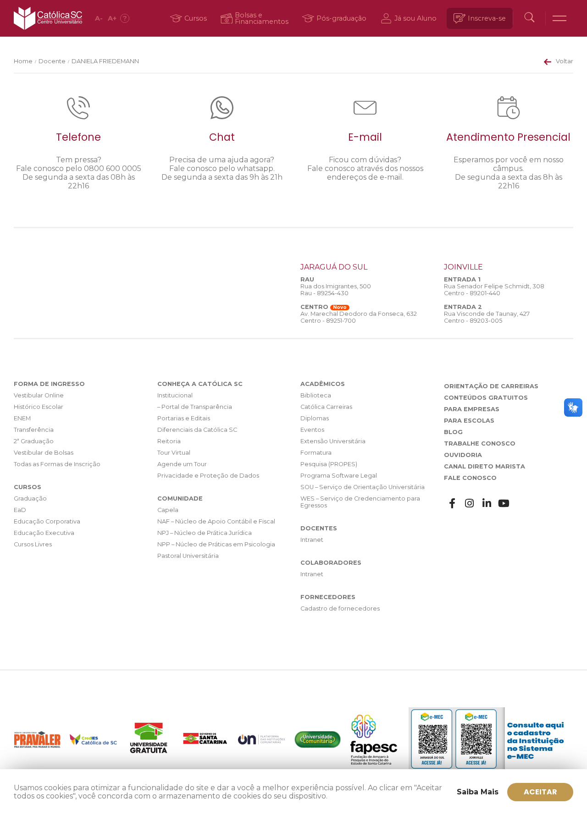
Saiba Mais (477, 791)
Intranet (311, 539)
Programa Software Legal (338, 475)
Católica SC (48, 18)
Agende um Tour (182, 464)
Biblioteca (315, 395)
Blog (453, 432)
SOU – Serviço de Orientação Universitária (362, 487)
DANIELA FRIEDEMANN (105, 61)
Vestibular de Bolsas (43, 452)
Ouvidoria (463, 455)
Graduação (30, 498)
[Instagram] (469, 503)
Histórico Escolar (38, 406)
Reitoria (169, 441)
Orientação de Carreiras (491, 386)
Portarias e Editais (183, 418)
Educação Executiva (44, 532)
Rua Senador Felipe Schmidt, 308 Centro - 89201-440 (494, 290)
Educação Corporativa (47, 521)
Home (23, 61)
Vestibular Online (39, 395)
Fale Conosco (470, 477)
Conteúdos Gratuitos (486, 397)
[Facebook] (452, 503)
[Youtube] (504, 503)
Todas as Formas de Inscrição (57, 464)
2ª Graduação (34, 441)
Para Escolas (469, 420)
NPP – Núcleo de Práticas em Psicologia (216, 544)
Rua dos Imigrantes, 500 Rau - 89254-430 (335, 290)
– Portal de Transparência (194, 406)
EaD (20, 510)
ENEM (22, 418)
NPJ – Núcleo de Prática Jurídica (204, 532)
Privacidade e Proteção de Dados (208, 475)
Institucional (175, 395)
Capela (167, 510)
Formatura (316, 452)
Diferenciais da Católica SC (197, 429)
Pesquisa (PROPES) (328, 464)
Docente (52, 61)
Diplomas (314, 418)
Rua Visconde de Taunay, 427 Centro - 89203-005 (487, 317)
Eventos (312, 429)
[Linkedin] (487, 503)
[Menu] (559, 18)
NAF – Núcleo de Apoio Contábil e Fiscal (216, 521)
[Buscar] (529, 18)
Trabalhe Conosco (479, 443)
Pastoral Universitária (188, 555)
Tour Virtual (173, 452)
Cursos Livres (33, 544)
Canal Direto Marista (484, 466)
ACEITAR (540, 792)
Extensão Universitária (332, 441)
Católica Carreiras (326, 406)
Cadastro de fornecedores (340, 608)
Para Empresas (471, 409)
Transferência (34, 429)
